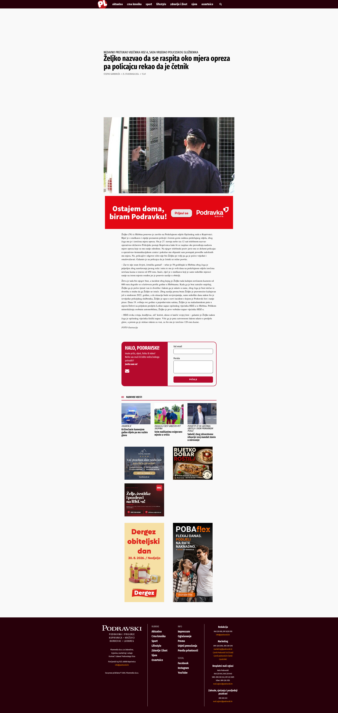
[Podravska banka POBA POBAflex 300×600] (193, 601)
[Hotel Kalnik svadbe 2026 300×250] (144, 478)
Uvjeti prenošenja (187, 646)
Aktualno (117, 4)
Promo (181, 641)
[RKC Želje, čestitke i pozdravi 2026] (144, 515)
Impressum (184, 631)
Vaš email (177, 346)
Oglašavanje (184, 636)
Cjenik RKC (223, 659)
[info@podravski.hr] (127, 371)
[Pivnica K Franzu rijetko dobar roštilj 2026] (193, 478)
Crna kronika (134, 4)
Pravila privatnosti (188, 650)
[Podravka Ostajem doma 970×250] (169, 228)
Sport (149, 4)
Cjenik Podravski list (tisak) (223, 652)
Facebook (183, 663)
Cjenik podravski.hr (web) (223, 656)
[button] (220, 4)
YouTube (182, 672)
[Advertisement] (169, 29)
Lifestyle (161, 4)
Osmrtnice (207, 4)
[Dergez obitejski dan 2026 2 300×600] (144, 601)
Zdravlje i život (178, 4)
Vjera (194, 4)
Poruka (176, 358)
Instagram (183, 668)
